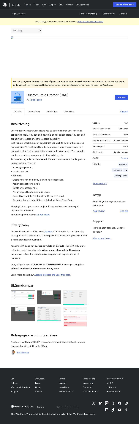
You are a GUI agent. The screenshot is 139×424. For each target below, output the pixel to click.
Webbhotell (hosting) (20, 387)
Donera (87, 387)
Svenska (40, 407)
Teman (38, 383)
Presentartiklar (90, 391)
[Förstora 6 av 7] (83, 311)
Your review (99, 211)
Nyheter (14, 383)
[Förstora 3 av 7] (57, 294)
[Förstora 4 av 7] (57, 310)
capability (123, 164)
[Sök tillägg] (39, 30)
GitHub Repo (43, 214)
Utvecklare (64, 387)
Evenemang (88, 383)
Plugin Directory (18, 14)
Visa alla (124, 211)
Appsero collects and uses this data (52, 274)
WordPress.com (115, 379)
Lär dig (62, 379)
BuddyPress (113, 391)
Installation (51, 111)
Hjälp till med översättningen (90, 21)
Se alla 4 (124, 158)
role (125, 170)
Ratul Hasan (36, 99)
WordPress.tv (66, 391)
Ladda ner (121, 97)
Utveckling (69, 111)
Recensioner (34, 111)
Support (124, 111)
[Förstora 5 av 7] (83, 294)
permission (117, 170)
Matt (110, 383)
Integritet (15, 391)
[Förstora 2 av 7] (31, 310)
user (125, 176)
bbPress (112, 387)
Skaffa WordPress (125, 5)
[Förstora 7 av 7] (83, 318)
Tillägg (38, 387)
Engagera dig (89, 379)
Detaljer (17, 111)
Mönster (38, 391)
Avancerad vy (100, 183)
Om (12, 379)
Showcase (39, 379)
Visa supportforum (102, 238)
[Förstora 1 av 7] (31, 294)
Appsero (48, 231)
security (118, 176)
